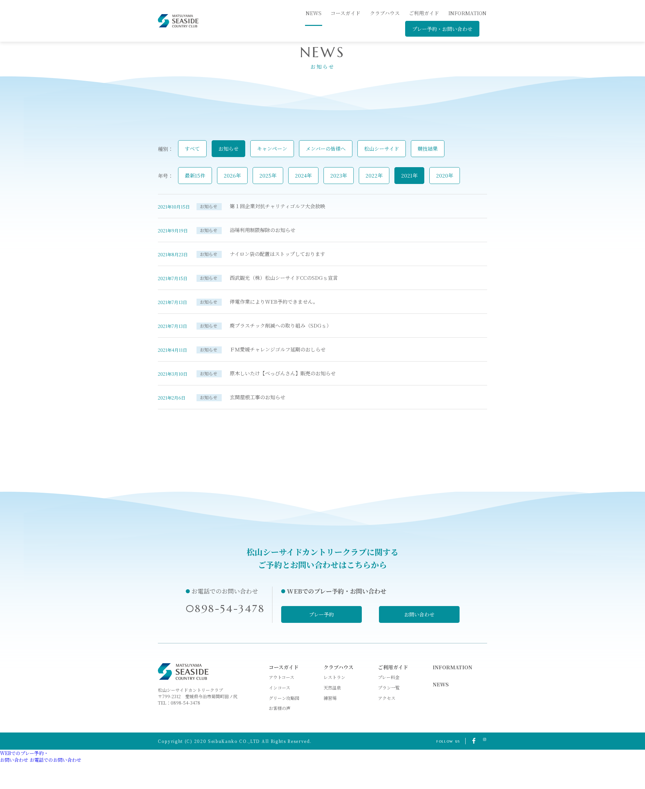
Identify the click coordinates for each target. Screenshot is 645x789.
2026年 (232, 175)
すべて (192, 148)
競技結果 (428, 148)
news (313, 12)
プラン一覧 (389, 687)
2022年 (374, 175)
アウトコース (281, 677)
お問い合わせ (419, 614)
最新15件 (195, 175)
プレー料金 (388, 677)
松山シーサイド (381, 148)
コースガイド (345, 12)
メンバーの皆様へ (326, 148)
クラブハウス (385, 12)
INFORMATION (467, 12)
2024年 (303, 175)
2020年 (444, 175)
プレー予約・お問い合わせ (442, 28)
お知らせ (228, 148)
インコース (279, 687)
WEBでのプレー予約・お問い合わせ (24, 756)
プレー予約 (321, 614)
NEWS (441, 684)
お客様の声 (280, 708)
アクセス (386, 698)
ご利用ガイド (424, 12)
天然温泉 (332, 687)
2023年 (338, 175)
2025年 (267, 175)
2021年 (409, 175)
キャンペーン (272, 148)
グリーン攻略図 (284, 698)
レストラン (334, 677)
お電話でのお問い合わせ (55, 759)
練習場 (330, 698)
